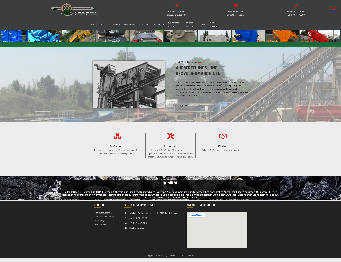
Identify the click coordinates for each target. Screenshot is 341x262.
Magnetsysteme (129, 25)
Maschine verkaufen (214, 24)
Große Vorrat (118, 146)
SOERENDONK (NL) (177, 11)
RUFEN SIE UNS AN (295, 11)
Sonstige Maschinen (190, 24)
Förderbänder (158, 25)
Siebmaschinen (114, 25)
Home (93, 25)
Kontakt (203, 25)
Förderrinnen (144, 25)
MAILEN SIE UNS (235, 11)
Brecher (102, 25)
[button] (144, 44)
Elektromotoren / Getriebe (175, 24)
